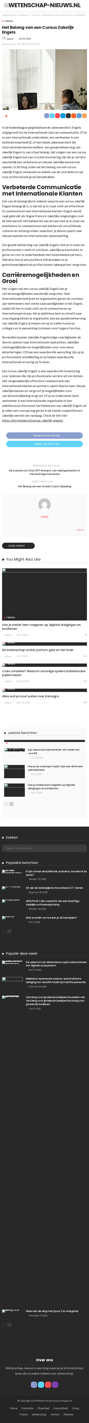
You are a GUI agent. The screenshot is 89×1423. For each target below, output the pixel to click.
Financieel (43, 1408)
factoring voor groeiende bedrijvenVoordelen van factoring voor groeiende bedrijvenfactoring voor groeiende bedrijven (55, 1000)
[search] (81, 5)
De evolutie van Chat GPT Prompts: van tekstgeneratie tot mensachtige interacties (44, 472)
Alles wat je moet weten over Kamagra (30, 696)
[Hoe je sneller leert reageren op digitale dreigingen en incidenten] (44, 594)
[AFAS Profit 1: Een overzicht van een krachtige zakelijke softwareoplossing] (12, 901)
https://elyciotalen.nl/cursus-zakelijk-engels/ (33, 420)
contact (55, 1414)
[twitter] (41, 1385)
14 (81, 757)
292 (85, 681)
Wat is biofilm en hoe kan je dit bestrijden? (51, 917)
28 (85, 634)
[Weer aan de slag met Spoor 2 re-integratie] (12, 1311)
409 (85, 702)
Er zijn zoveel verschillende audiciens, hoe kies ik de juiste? (56, 873)
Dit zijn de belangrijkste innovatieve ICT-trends (54, 888)
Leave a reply (16, 545)
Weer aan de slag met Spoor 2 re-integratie (52, 1311)
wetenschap (15, 743)
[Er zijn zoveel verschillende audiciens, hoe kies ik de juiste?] (12, 871)
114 (85, 656)
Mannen (68, 1414)
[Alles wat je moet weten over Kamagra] (44, 690)
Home (13, 1408)
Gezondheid (60, 1408)
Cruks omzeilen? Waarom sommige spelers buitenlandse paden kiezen (43, 673)
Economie (27, 1408)
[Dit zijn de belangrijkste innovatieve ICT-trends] (12, 888)
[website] (6, 529)
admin (10, 38)
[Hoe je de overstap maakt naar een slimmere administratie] (14, 771)
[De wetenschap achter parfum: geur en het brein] (44, 644)
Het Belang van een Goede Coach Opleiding (44, 486)
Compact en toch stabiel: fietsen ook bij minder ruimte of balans (43, 750)
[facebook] (34, 1385)
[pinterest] (48, 1385)
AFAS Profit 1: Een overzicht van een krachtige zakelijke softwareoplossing (52, 902)
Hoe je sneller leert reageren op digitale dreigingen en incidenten (41, 627)
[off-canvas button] (6, 5)
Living (75, 1408)
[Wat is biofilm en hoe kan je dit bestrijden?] (12, 917)
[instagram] (55, 1385)
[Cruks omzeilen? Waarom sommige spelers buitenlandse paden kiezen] (44, 665)
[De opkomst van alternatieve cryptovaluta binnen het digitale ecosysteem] (12, 962)
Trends (8, 21)
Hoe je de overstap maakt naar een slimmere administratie (55, 768)
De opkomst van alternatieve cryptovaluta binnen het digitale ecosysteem (56, 963)
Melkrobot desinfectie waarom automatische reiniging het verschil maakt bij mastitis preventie (56, 980)
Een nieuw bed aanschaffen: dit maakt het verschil (54, 751)
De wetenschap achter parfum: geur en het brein (37, 650)
